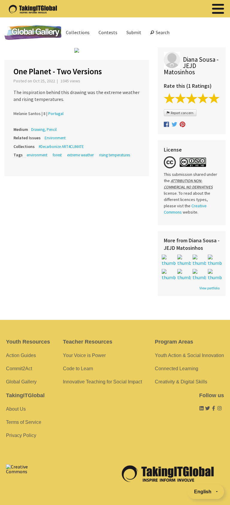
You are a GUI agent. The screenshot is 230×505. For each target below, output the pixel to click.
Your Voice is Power (84, 355)
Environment (55, 137)
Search (162, 32)
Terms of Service (23, 422)
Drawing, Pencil (44, 129)
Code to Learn (78, 368)
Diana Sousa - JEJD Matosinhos (191, 65)
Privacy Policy (21, 435)
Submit (133, 32)
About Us (16, 409)
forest (57, 155)
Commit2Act (19, 368)
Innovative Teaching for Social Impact (102, 381)
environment (37, 155)
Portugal (55, 113)
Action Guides (21, 355)
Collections (78, 32)
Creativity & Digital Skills (181, 381)
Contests (108, 32)
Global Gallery (32, 32)
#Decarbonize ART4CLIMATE (61, 146)
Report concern (181, 113)
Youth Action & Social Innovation (189, 355)
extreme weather (80, 155)
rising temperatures (114, 155)
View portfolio (209, 288)
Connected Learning (176, 368)
